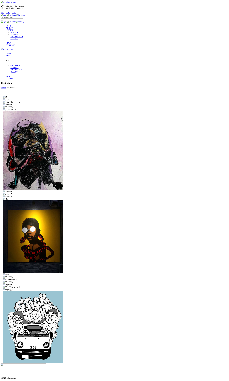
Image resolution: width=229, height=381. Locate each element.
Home (3, 88)
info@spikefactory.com (10, 369)
